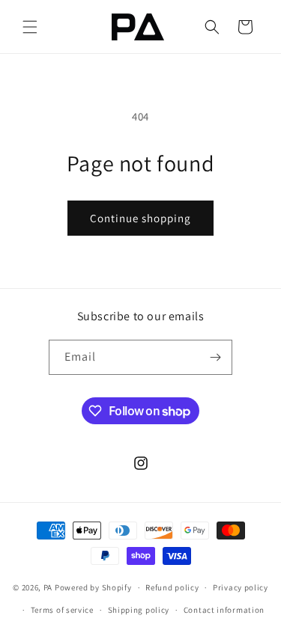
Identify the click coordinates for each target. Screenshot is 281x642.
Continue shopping (140, 218)
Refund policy (172, 587)
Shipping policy (139, 610)
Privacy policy (240, 587)
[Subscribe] (215, 357)
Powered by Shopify (93, 587)
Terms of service (62, 610)
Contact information (224, 610)
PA (47, 587)
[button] (29, 26)
